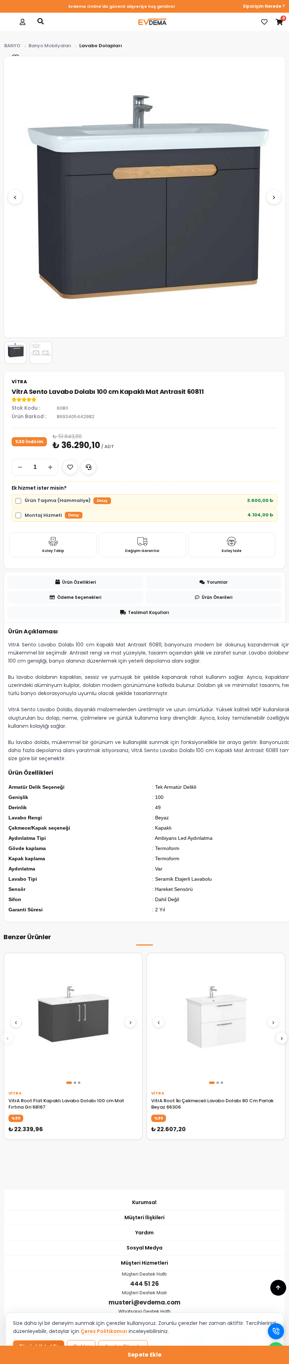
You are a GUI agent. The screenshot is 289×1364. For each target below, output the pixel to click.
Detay (102, 500)
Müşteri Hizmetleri (144, 1262)
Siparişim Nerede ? (264, 6)
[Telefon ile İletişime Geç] (276, 1331)
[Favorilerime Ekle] (70, 467)
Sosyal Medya (144, 1247)
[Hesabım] (23, 22)
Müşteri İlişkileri (144, 1217)
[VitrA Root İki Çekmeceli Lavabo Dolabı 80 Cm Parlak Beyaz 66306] (216, 1022)
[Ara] (40, 21)
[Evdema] (152, 21)
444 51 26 (144, 1284)
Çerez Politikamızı (104, 1331)
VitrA (19, 381)
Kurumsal (144, 1202)
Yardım (144, 1232)
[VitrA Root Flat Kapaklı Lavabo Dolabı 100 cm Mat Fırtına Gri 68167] (73, 1022)
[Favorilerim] (264, 22)
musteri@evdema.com (144, 1302)
